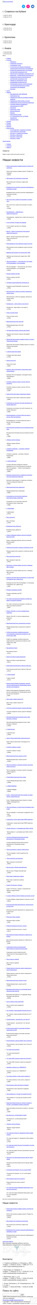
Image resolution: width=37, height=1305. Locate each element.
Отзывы (8, 123)
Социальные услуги (15, 65)
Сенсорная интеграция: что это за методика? (18, 1169)
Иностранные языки (15, 114)
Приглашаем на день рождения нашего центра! (19, 243)
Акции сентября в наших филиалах (16, 656)
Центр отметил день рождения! (15, 1001)
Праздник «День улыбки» (13, 917)
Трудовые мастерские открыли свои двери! (18, 330)
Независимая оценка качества (18, 82)
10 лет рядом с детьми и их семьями (16, 222)
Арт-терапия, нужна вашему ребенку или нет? (18, 1010)
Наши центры (10, 128)
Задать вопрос (7, 141)
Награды (8, 124)
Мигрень (12, 113)
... (6, 174)
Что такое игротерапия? (13, 1049)
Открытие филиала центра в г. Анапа (16, 925)
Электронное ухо (15, 96)
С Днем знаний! (10, 674)
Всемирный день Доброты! (13, 526)
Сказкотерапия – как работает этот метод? (18, 1019)
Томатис (8, 92)
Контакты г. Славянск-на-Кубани (19, 133)
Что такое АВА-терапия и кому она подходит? (18, 1058)
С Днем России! (10, 729)
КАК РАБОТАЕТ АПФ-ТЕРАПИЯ (18, 94)
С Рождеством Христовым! (13, 351)
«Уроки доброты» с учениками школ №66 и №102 (19, 828)
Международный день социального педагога (18, 623)
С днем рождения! (11, 461)
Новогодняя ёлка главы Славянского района (18, 394)
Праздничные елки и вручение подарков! (17, 1085)
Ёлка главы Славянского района (15, 876)
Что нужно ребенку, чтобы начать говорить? (18, 1076)
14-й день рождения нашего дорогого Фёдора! (18, 708)
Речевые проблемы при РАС (14, 590)
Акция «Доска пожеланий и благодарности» (18, 738)
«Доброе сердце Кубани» (13, 440)
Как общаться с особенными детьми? (16, 1115)
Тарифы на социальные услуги (18, 80)
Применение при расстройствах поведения (22, 102)
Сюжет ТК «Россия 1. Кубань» (14, 885)
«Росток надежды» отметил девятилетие (17, 849)
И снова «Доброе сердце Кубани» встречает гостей (20, 895)
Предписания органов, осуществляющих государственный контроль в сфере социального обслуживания (21, 85)
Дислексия (13, 107)
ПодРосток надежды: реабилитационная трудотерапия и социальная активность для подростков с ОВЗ (18, 634)
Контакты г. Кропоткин (16, 136)
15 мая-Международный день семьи (16, 777)
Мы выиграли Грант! (11, 648)
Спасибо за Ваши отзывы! (13, 747)
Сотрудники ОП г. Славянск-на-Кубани (20, 130)
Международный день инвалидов (15, 487)
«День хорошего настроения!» (14, 858)
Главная (8, 58)
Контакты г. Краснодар (16, 135)
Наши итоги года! (11, 360)
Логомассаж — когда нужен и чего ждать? (17, 303)
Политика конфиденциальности (13, 1300)
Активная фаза (14, 119)
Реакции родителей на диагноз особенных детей (19, 547)
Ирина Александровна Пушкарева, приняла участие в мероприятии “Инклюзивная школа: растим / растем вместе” (18, 685)
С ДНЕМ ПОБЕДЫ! (11, 786)
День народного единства (13, 556)
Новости (8, 147)
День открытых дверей (12, 959)
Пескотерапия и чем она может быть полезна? (19, 1040)
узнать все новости (8, 1241)
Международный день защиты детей (16, 756)
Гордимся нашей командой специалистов (17, 282)
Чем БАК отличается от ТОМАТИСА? (16, 1067)
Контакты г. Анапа (15, 138)
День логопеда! (10, 517)
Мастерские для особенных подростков (17, 178)
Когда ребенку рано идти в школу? (15, 1178)
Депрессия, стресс (15, 109)
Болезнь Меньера (15, 111)
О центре (8, 60)
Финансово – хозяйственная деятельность (21, 75)
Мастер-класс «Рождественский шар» (16, 867)
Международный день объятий (14, 321)
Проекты (8, 126)
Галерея (8, 121)
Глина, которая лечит (12, 312)
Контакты (12, 89)
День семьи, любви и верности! (14, 699)
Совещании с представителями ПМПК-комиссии (19, 819)
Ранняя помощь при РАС (13, 273)
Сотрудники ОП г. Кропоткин (18, 131)
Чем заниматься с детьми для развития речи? (18, 1094)
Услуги (8, 90)
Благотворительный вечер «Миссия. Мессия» (18, 665)
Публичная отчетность (16, 63)
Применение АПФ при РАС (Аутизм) (20, 101)
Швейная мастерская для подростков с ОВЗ (18, 252)
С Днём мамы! (10, 508)
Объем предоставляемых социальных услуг (22, 73)
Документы (13, 61)
